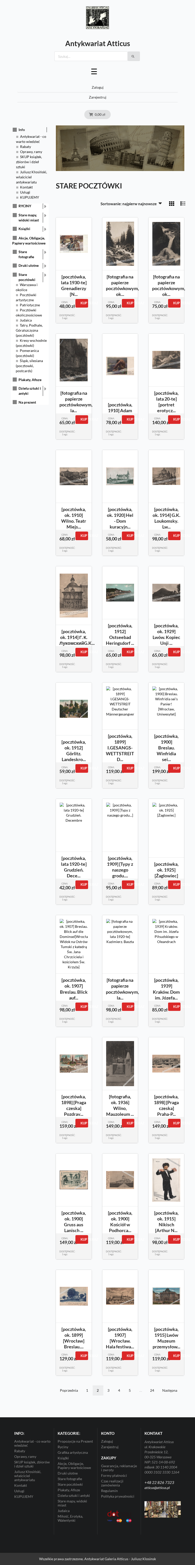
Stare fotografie (26, 254)
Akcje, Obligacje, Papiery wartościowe (74, 1465)
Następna (169, 1390)
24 (152, 1390)
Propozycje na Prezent (75, 1441)
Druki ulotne (29, 265)
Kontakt (26, 187)
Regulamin (109, 1490)
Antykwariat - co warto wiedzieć (32, 1443)
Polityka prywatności (117, 1496)
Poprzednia (69, 1390)
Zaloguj (98, 87)
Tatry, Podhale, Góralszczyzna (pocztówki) (29, 330)
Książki (24, 229)
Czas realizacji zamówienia (112, 1483)
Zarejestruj (97, 97)
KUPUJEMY (29, 197)
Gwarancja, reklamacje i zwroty (119, 1468)
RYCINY (25, 206)
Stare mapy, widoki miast (29, 217)
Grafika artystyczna (73, 1452)
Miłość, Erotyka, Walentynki (70, 1518)
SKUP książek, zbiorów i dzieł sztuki (29, 162)
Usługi (25, 192)
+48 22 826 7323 (159, 1482)
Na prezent (27, 402)
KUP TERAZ (84, 303)
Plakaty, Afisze (30, 380)
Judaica (26, 320)
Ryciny (63, 1447)
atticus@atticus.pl (157, 1487)
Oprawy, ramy (31, 151)
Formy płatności (114, 1475)
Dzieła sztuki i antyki (30, 390)
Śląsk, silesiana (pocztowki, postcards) (29, 366)
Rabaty (25, 146)
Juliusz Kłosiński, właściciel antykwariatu (31, 177)
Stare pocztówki (27, 277)
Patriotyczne (30, 305)
